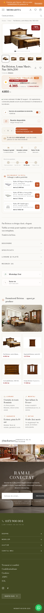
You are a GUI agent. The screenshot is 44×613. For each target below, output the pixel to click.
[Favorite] (35, 9)
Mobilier (22, 539)
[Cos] (40, 9)
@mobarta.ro (9, 440)
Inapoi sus (10, 596)
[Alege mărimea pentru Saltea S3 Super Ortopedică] (37, 184)
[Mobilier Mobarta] (9, 453)
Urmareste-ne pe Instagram (23, 440)
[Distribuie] (35, 68)
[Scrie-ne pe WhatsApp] (38, 607)
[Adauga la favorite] (40, 68)
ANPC (4, 576)
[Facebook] (8, 588)
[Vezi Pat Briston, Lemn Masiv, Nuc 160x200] (14, 319)
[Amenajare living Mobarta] (26, 453)
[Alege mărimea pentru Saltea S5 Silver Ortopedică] (37, 195)
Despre (22, 533)
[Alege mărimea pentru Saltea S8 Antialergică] (37, 207)
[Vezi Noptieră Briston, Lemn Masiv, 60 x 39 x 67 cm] (8, 321)
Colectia (7, 73)
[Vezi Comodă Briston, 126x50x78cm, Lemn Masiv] (26, 318)
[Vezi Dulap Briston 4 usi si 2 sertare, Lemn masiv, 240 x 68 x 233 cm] (34, 316)
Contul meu (22, 551)
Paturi (9, 21)
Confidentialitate (9, 569)
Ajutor (22, 545)
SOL (4, 581)
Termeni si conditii (10, 565)
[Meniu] (3, 10)
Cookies (5, 573)
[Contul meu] (30, 9)
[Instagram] (3, 588)
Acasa (4, 21)
